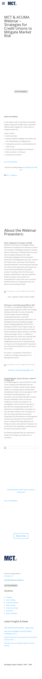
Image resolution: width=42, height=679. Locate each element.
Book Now (21, 535)
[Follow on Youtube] (10, 566)
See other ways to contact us (14, 580)
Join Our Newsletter (21, 91)
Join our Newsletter (10, 162)
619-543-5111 (8, 576)
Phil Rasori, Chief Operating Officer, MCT (21, 370)
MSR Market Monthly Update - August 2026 (19, 628)
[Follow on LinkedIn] (5, 566)
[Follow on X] (14, 566)
